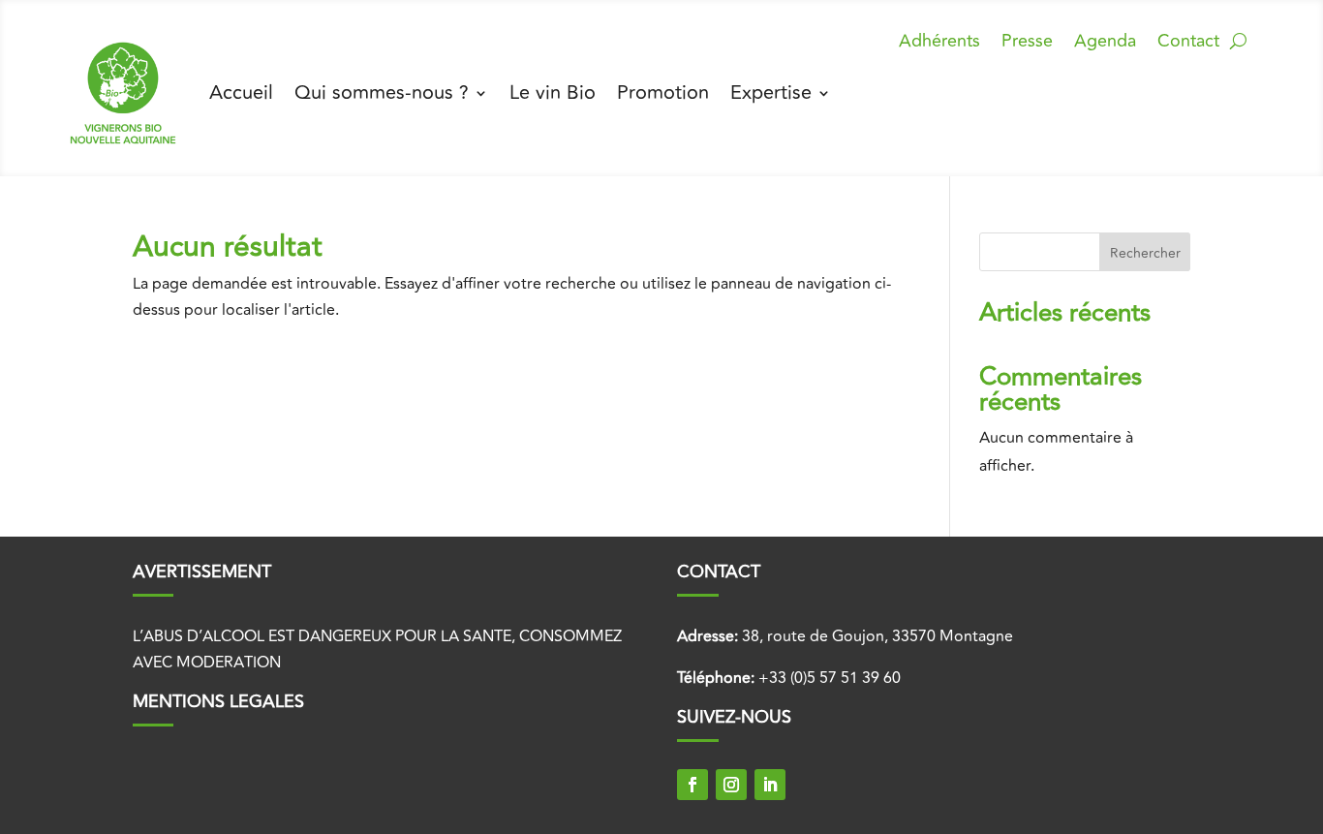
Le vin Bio (552, 92)
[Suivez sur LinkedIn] (769, 784)
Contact (1188, 44)
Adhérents (939, 44)
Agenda (1105, 44)
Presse (1027, 44)
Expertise (771, 92)
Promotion (663, 92)
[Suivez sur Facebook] (692, 784)
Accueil (241, 92)
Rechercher (1145, 253)
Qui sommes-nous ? (381, 92)
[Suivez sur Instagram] (731, 784)
